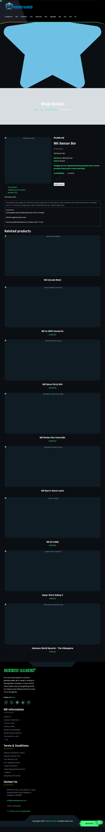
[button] (99, 822)
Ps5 (16, 17)
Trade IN (7, 772)
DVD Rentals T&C (11, 759)
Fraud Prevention (11, 766)
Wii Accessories (51, 110)
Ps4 (31, 17)
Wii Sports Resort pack (52, 490)
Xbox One (39, 17)
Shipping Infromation (12, 776)
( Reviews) (58, 149)
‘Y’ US (6, 739)
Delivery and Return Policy (14, 753)
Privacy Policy (9, 726)
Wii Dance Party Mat (52, 384)
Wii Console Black (52, 280)
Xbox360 (53, 17)
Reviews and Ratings (12, 730)
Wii (60, 17)
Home (36, 110)
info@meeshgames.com (17, 800)
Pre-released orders (12, 762)
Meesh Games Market (13, 733)
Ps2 (65, 17)
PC (75, 17)
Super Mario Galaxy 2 (52, 595)
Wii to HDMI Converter (52, 331)
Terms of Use (9, 723)
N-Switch (24, 17)
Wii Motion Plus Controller (52, 437)
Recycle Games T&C (12, 756)
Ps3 (46, 17)
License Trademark (11, 720)
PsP (70, 17)
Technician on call (11, 736)
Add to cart (59, 184)
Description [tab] (12, 187)
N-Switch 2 (9, 17)
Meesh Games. (51, 821)
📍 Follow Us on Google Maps (18, 811)
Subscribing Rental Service (14, 769)
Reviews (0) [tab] (12, 192)
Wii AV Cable (52, 542)
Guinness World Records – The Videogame (52, 648)
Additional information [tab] (17, 190)
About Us (7, 717)
